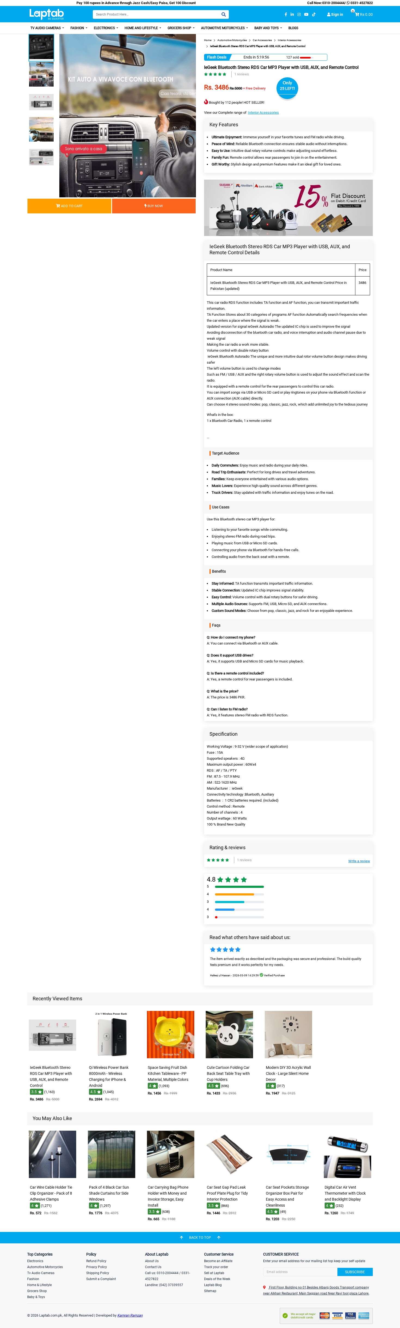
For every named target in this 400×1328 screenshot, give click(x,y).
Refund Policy (96, 1261)
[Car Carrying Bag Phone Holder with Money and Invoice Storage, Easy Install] (170, 1178)
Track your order (216, 1267)
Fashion (77, 28)
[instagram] (299, 15)
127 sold (292, 57)
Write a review (359, 861)
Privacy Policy (96, 1267)
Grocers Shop (180, 28)
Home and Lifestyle (142, 28)
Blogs (293, 28)
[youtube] (306, 15)
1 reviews (241, 74)
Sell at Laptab (214, 1273)
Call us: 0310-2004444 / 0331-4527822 (167, 1276)
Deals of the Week (217, 1279)
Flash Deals (216, 57)
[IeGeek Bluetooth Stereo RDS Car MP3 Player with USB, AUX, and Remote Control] (52, 1059)
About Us (152, 1261)
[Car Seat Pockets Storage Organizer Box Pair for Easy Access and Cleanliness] (288, 1178)
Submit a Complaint (101, 1279)
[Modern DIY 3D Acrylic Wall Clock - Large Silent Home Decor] (288, 1059)
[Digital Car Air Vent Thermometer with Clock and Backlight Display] (347, 1178)
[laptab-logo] (46, 14)
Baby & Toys (36, 1297)
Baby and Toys (266, 28)
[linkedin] (292, 15)
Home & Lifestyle (39, 1285)
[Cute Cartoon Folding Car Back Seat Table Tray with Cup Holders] (229, 1059)
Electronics (105, 28)
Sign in (336, 14)
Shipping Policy (97, 1273)
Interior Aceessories (263, 113)
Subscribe (355, 1272)
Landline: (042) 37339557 (164, 1285)
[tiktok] (313, 15)
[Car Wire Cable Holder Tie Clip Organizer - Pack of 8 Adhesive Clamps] (52, 1178)
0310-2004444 (333, 3)
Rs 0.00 (366, 14)
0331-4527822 (361, 3)
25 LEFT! (287, 88)
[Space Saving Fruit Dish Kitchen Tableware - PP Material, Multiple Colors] (170, 1059)
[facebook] (286, 15)
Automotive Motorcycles (223, 28)
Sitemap (210, 1291)
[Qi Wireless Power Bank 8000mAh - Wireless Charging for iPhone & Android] (111, 1059)
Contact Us (153, 1267)
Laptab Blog (213, 1285)
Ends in (250, 57)
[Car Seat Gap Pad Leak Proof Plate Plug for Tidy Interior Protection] (229, 1178)
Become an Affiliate (218, 1261)
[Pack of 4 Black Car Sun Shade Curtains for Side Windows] (111, 1178)
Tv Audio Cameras (40, 1273)
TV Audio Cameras (45, 28)
